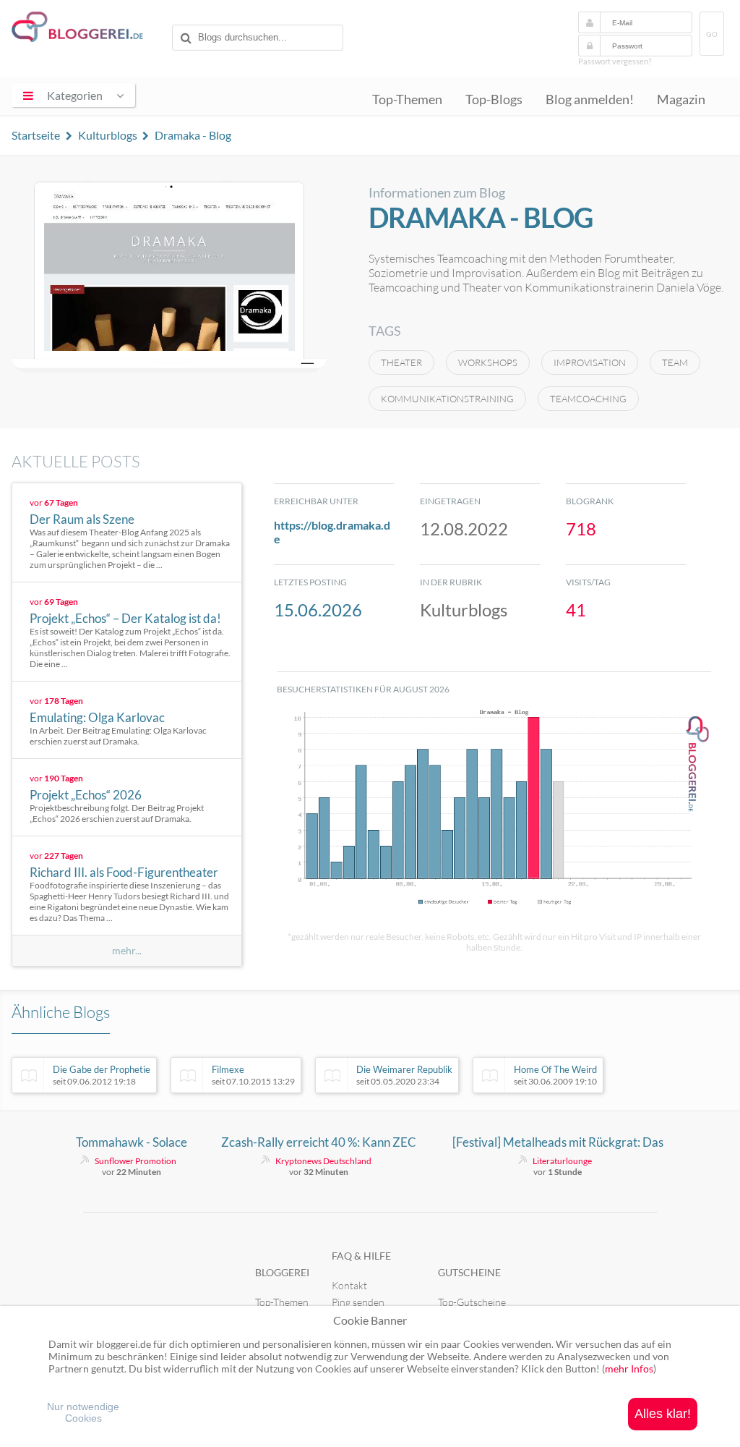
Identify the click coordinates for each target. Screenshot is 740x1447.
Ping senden (358, 1302)
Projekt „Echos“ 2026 (86, 794)
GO (712, 34)
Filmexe (253, 1075)
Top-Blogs (493, 99)
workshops (487, 362)
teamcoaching (588, 398)
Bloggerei (282, 1272)
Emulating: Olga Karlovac (97, 717)
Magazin (681, 99)
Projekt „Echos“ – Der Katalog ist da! (125, 618)
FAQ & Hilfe (361, 1255)
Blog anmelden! (590, 99)
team (675, 362)
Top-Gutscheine (472, 1302)
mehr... (127, 950)
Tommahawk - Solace (131, 1142)
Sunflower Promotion (135, 1160)
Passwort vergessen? (614, 61)
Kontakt (349, 1285)
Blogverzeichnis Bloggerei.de (89, 30)
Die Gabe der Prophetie (101, 1075)
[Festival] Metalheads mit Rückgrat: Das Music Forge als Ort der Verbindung (557, 1142)
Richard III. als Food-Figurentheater (124, 872)
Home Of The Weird (555, 1075)
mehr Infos (629, 1368)
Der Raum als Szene (82, 519)
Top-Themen (407, 99)
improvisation (590, 362)
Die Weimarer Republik (404, 1075)
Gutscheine (469, 1272)
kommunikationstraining (447, 398)
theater (401, 362)
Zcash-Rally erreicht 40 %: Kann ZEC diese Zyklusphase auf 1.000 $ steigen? (318, 1142)
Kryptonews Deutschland (323, 1160)
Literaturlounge (562, 1160)
